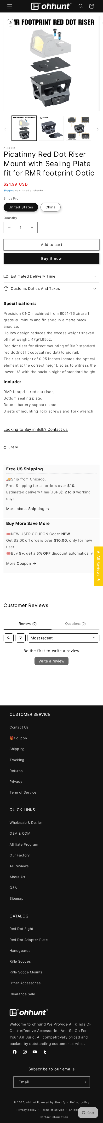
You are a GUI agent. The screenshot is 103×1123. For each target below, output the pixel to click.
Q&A (13, 888)
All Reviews (19, 866)
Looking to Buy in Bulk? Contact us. (36, 429)
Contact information (54, 1117)
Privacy (16, 781)
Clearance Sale (22, 994)
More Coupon (18, 563)
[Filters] (21, 638)
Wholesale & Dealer (26, 822)
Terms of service (52, 1109)
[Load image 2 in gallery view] (51, 128)
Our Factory (20, 855)
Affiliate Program (24, 844)
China (51, 207)
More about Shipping (25, 508)
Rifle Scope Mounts (26, 972)
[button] (9, 6)
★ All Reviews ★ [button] (98, 566)
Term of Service (23, 792)
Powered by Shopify (51, 1102)
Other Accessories (25, 983)
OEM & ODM (20, 833)
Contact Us (19, 727)
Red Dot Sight (21, 929)
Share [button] (13, 447)
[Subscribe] (84, 1082)
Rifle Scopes (20, 961)
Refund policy (79, 1102)
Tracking (17, 760)
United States (21, 207)
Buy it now (51, 258)
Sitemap (16, 898)
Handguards (20, 950)
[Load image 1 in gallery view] (24, 128)
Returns (16, 771)
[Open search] (9, 638)
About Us (17, 877)
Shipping (9, 190)
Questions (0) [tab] (75, 623)
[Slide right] (97, 129)
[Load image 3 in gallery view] (78, 128)
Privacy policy (26, 1109)
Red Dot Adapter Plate (29, 940)
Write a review (51, 661)
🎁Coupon (18, 738)
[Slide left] (5, 129)
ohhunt (31, 1102)
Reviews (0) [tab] (28, 623)
